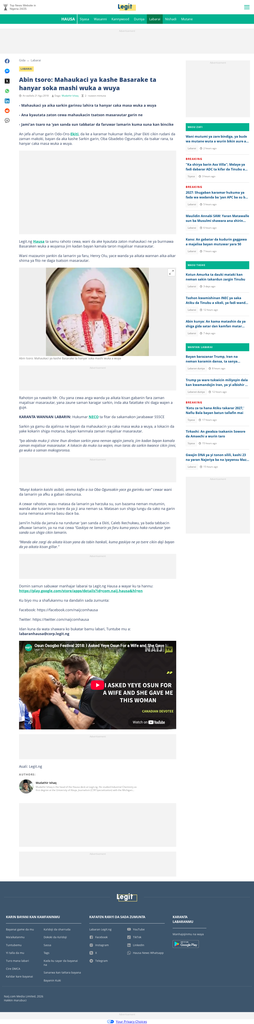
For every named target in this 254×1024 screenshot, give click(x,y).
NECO (94, 416)
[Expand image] (171, 272)
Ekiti (74, 134)
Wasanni (100, 19)
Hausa (68, 19)
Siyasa (84, 19)
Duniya (139, 19)
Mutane (187, 19)
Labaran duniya (196, 368)
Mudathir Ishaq (70, 95)
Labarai (154, 19)
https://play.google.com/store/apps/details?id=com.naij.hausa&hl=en (81, 590)
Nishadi (170, 19)
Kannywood (120, 19)
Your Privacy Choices (131, 1021)
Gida (22, 60)
